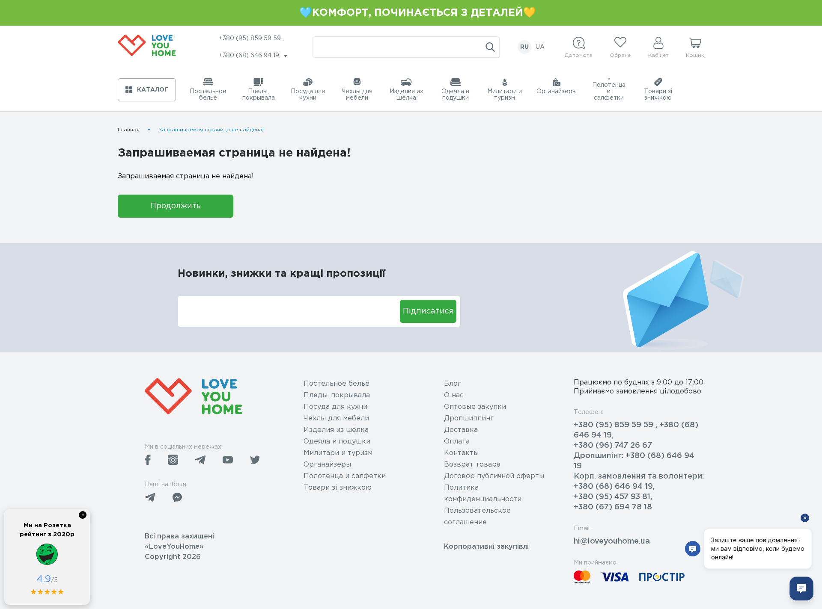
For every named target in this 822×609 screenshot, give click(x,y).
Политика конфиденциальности (482, 494)
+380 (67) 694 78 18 (613, 507)
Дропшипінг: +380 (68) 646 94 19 (634, 461)
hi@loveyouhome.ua (612, 541)
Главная (129, 129)
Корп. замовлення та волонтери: (639, 476)
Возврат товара (472, 464)
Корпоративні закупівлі (486, 547)
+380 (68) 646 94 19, (614, 486)
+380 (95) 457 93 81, (613, 497)
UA (540, 47)
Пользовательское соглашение (477, 517)
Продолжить (175, 206)
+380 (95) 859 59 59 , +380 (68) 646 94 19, (636, 430)
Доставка (461, 430)
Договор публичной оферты (494, 476)
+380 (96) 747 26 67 (613, 445)
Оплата (457, 441)
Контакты (461, 453)
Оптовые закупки (475, 407)
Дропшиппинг (469, 418)
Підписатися (428, 311)
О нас (454, 395)
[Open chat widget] (801, 588)
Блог (452, 384)
